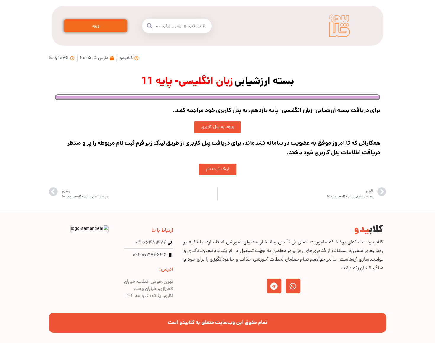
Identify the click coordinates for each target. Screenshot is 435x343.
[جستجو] (149, 26)
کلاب (368, 230)
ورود (95, 26)
